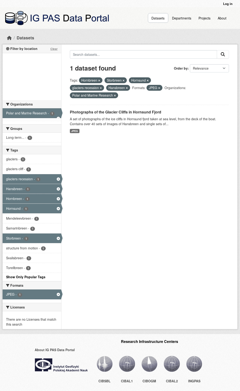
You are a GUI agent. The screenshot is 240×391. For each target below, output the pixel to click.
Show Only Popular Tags (25, 276)
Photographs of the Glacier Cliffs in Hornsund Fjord (115, 112)
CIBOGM (149, 381)
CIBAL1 (127, 381)
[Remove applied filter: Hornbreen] (99, 80)
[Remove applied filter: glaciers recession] (101, 88)
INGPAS (194, 381)
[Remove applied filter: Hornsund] (148, 80)
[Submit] (223, 54)
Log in (227, 3)
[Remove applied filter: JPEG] (159, 88)
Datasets (158, 18)
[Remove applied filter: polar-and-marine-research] (115, 95)
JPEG (74, 131)
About (222, 18)
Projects (204, 18)
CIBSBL (104, 381)
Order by (181, 68)
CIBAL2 (172, 381)
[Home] (9, 38)
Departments (181, 18)
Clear (54, 49)
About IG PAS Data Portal (55, 349)
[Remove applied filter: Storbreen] (123, 80)
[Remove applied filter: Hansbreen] (127, 88)
